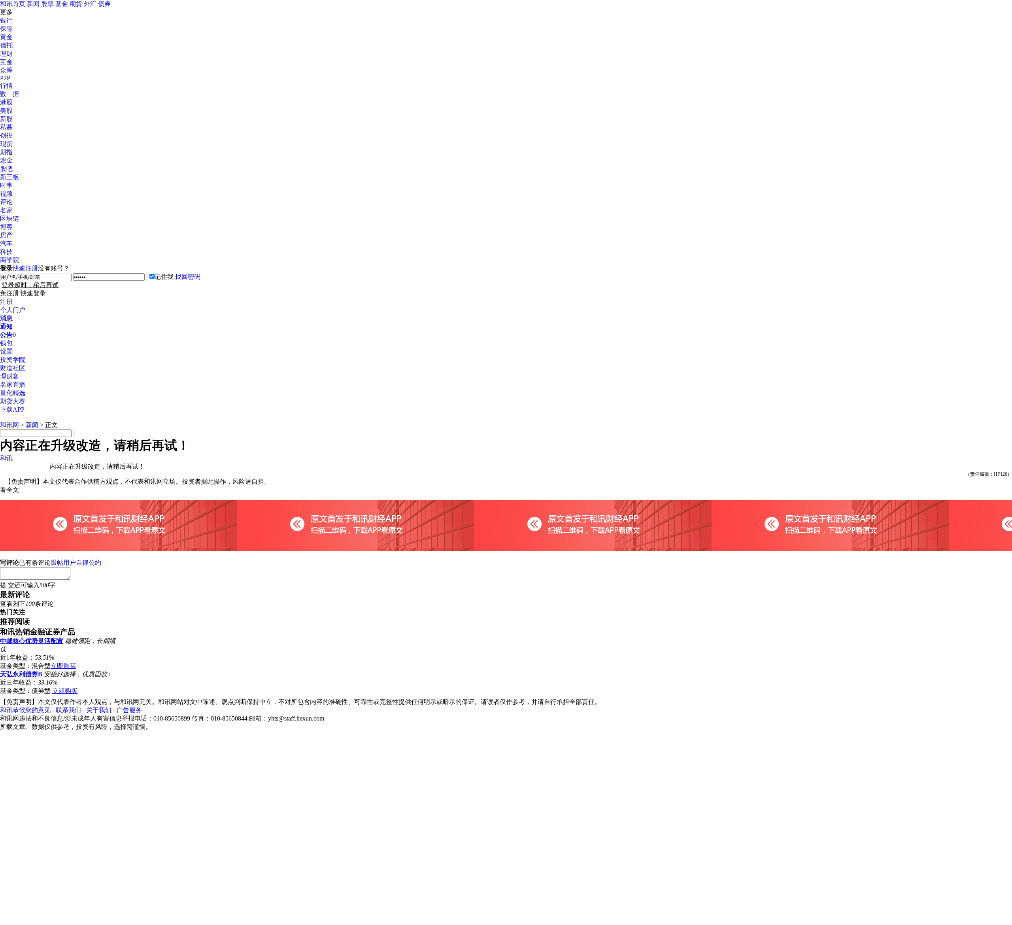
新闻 (33, 3)
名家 (6, 210)
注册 (6, 301)
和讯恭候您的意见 (25, 710)
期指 (6, 152)
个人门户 (12, 309)
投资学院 (12, 359)
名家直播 (12, 384)
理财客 (9, 376)
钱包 (6, 343)
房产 (6, 235)
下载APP (12, 409)
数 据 (9, 94)
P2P (5, 78)
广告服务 (129, 710)
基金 (61, 3)
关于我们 (98, 710)
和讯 (6, 458)
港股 (6, 102)
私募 (6, 127)
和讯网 (9, 425)
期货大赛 (12, 401)
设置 (6, 351)
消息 (6, 318)
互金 (6, 62)
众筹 (6, 70)
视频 (6, 193)
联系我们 (68, 710)
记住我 (164, 276)
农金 (6, 160)
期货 (76, 3)
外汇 (90, 3)
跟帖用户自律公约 (76, 562)
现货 (6, 143)
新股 (6, 118)
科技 (6, 251)
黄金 (6, 37)
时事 (6, 185)
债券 (104, 3)
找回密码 (187, 276)
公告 (6, 334)
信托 (6, 45)
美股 (6, 110)
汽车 (6, 243)
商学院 (9, 260)
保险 (6, 28)
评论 (6, 202)
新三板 (9, 177)
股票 (47, 3)
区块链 (9, 218)
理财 (6, 53)
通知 (6, 326)
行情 (6, 85)
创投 (6, 135)
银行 (6, 20)
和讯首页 (12, 3)
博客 (6, 226)
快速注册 (25, 268)
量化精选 (12, 393)
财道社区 (12, 368)
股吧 (6, 168)
